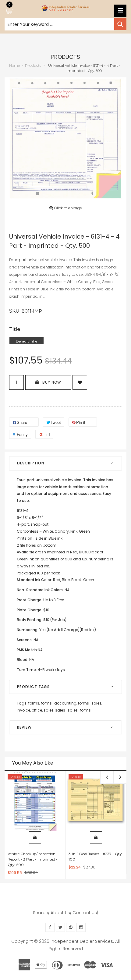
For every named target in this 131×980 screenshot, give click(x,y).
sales (49, 710)
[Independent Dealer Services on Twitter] (60, 927)
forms (34, 703)
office (37, 710)
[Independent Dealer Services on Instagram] (81, 927)
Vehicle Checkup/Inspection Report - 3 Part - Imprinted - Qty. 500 (33, 859)
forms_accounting (59, 703)
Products (65, 57)
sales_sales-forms (73, 710)
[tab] (65, 463)
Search (40, 913)
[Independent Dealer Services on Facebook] (50, 927)
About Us (60, 913)
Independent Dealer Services (82, 941)
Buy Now (51, 382)
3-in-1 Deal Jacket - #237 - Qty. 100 (96, 856)
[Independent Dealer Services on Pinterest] (70, 927)
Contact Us (85, 913)
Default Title (26, 341)
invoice (24, 710)
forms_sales (90, 703)
